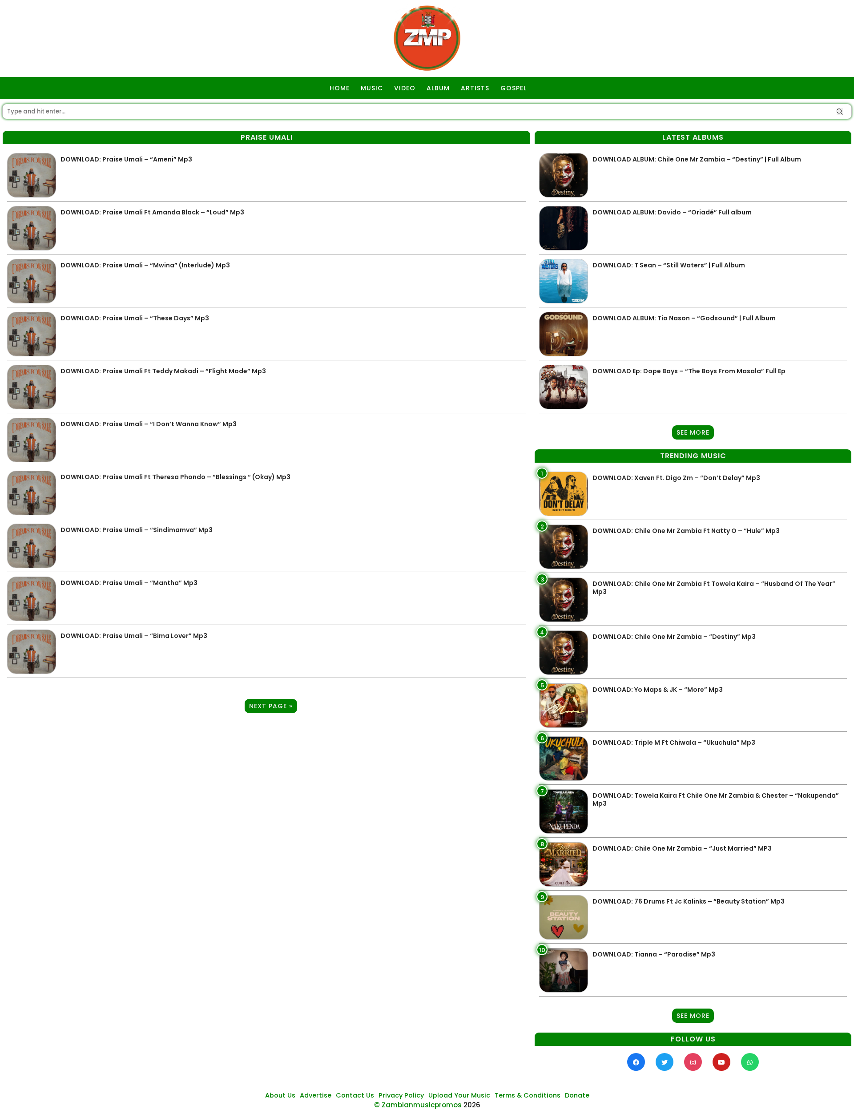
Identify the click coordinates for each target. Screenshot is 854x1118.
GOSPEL (513, 88)
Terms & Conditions (527, 1095)
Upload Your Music (459, 1095)
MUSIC (372, 88)
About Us (280, 1095)
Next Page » (271, 706)
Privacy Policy (401, 1095)
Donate (577, 1095)
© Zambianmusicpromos (418, 1105)
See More (693, 432)
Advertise (315, 1095)
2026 (471, 1105)
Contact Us (355, 1095)
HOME (340, 88)
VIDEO (404, 88)
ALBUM (438, 88)
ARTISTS (475, 88)
